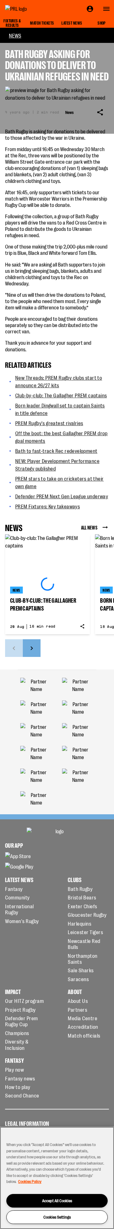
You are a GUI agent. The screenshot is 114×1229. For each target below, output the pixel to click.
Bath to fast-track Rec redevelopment (56, 451)
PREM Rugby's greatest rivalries (49, 423)
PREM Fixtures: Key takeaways (47, 506)
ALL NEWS (89, 527)
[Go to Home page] (30, 9)
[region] (57, 1178)
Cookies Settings (57, 1216)
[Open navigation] (106, 9)
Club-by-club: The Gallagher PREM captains (61, 395)
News (15, 35)
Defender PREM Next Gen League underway (61, 496)
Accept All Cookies (57, 1200)
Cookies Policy (29, 1181)
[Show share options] (100, 112)
